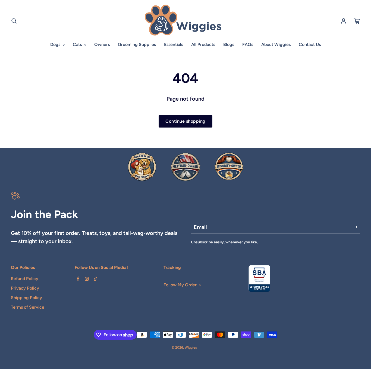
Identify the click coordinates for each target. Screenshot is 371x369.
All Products (203, 44)
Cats (78, 44)
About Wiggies (276, 44)
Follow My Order (180, 284)
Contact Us (310, 44)
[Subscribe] (356, 227)
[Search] (14, 21)
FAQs (247, 44)
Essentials (173, 44)
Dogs (55, 44)
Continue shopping (185, 121)
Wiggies (191, 347)
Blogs (228, 44)
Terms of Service (27, 307)
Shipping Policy (26, 297)
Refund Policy (24, 278)
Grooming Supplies (137, 44)
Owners (102, 44)
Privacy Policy (25, 288)
